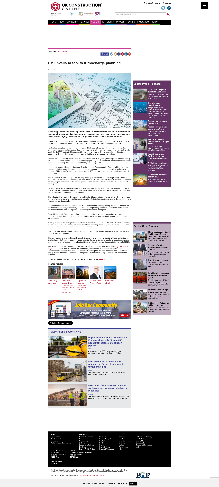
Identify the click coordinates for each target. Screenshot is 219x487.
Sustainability (140, 443)
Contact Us (166, 3)
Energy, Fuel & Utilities (87, 449)
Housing (122, 437)
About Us (74, 456)
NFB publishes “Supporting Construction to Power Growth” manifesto (81, 285)
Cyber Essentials (58, 454)
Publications (143, 22)
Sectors (95, 22)
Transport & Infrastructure (144, 445)
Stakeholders (57, 451)
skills (120, 449)
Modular (121, 445)
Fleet (101, 443)
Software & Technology (144, 437)
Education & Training (86, 445)
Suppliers (121, 22)
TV (103, 22)
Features (84, 22)
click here (103, 259)
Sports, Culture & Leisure (144, 439)
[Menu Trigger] (204, 5)
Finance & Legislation (106, 439)
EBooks (54, 456)
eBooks (110, 22)
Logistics (122, 443)
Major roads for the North (109, 282)
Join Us (73, 451)
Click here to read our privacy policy (91, 475)
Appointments (55, 437)
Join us (155, 22)
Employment (55, 441)
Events (131, 22)
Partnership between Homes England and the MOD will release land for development (68, 286)
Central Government (86, 437)
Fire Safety (103, 441)
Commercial (83, 439)
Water (138, 447)
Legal (121, 439)
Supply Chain (140, 441)
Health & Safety (104, 447)
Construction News (57, 439)
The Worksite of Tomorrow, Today (96, 282)
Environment (103, 437)
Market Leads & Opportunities (61, 443)
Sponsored (72, 22)
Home (53, 22)
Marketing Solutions (152, 3)
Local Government (125, 441)
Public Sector (62, 51)
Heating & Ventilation (106, 449)
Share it (105, 54)
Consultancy (83, 441)
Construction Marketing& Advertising (81, 453)
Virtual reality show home (52, 282)
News (62, 22)
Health (101, 445)
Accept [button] (132, 483)
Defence (82, 443)
